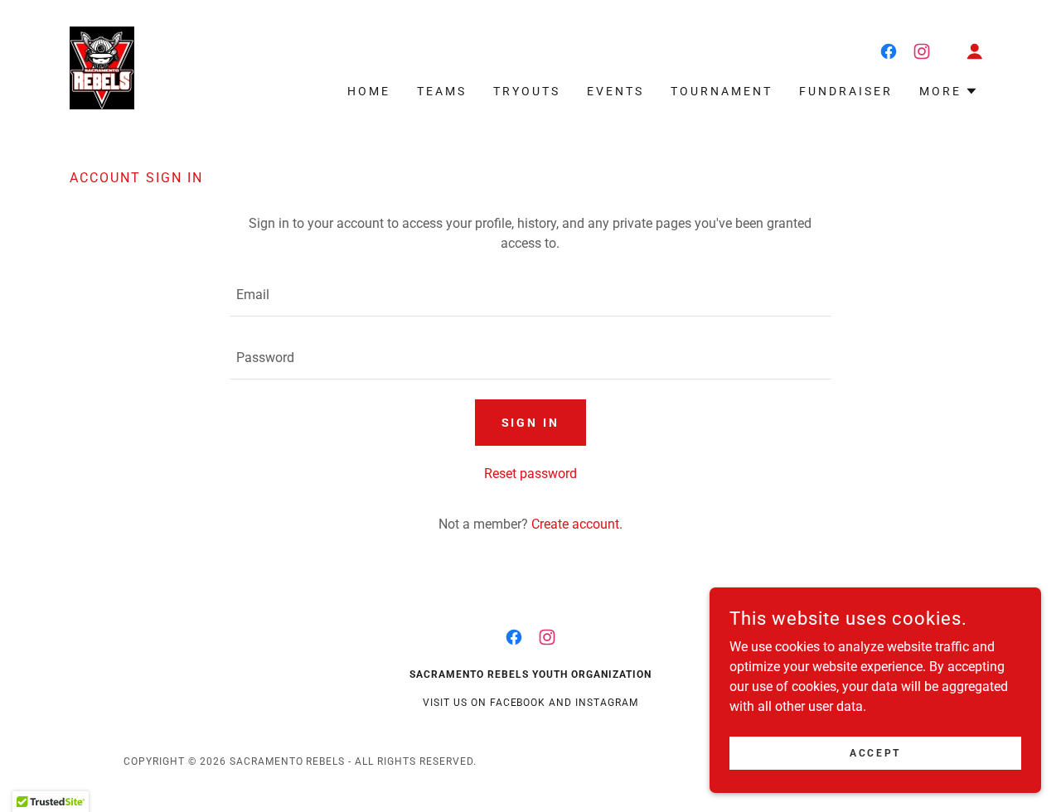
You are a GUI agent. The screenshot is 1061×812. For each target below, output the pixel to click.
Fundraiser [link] (846, 91)
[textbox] (530, 295)
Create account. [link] (577, 524)
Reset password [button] (530, 473)
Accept (875, 752)
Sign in (530, 422)
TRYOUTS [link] (526, 91)
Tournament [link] (722, 91)
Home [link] (368, 91)
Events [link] (615, 91)
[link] (102, 67)
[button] (974, 51)
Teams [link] (442, 91)
